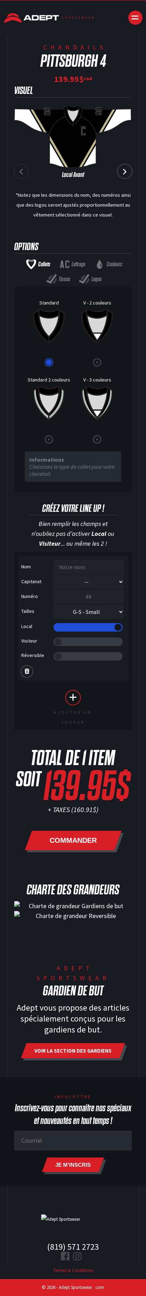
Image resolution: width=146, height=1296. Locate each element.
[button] (125, 171)
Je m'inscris (73, 1165)
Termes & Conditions (73, 1270)
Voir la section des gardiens (73, 1050)
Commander (73, 840)
